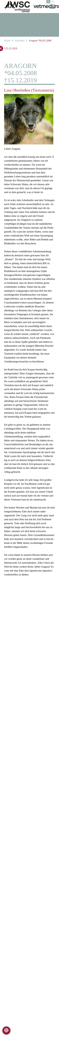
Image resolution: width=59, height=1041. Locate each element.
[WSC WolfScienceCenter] (17, 6)
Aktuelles (20, 40)
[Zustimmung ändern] (6, 1030)
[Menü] (52, 6)
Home (7, 40)
